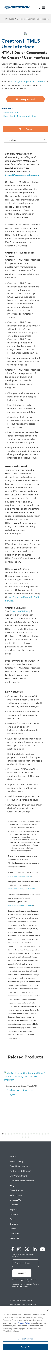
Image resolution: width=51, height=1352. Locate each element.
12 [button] (34, 1134)
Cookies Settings (25, 1338)
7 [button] (20, 1134)
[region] (25, 1329)
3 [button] (8, 1134)
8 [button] (22, 1134)
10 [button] (28, 1134)
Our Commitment (18, 1176)
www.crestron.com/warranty (19, 876)
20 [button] (28, 1137)
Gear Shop (15, 1233)
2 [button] (5, 1134)
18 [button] (22, 1137)
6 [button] (17, 1134)
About (13, 1156)
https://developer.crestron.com (28, 81)
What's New (16, 1195)
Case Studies (16, 1190)
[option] (25, 1084)
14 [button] (39, 1134)
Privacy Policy (24, 1323)
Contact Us (15, 1200)
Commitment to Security (22, 1180)
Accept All (25, 1346)
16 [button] (45, 1134)
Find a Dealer (25, 129)
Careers (14, 1204)
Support (14, 1209)
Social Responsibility (20, 1166)
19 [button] (25, 1137)
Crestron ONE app (20, 611)
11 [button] (31, 1134)
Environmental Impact (20, 1171)
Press (12, 1219)
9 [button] (25, 1134)
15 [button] (42, 1134)
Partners (14, 1214)
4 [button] (11, 1134)
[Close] (47, 1310)
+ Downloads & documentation (18, 115)
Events (13, 1228)
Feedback (14, 1238)
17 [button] (48, 1134)
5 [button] (14, 1134)
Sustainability (16, 1161)
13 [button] (37, 1134)
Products (9, 18)
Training (14, 1224)
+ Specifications (10, 112)
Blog (12, 1185)
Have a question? (25, 99)
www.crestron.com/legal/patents (21, 888)
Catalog (21, 18)
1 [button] (3, 1134)
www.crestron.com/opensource (20, 905)
